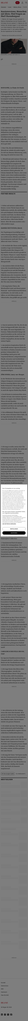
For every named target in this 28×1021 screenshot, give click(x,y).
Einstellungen (14, 528)
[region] (14, 510)
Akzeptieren (14, 533)
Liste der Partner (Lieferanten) (9, 523)
